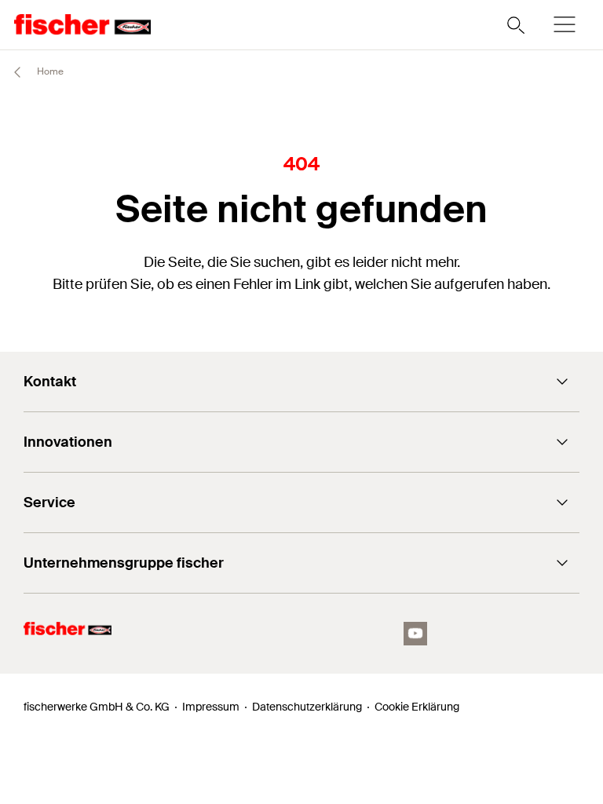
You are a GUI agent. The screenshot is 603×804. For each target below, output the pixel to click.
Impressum (210, 707)
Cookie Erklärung (417, 707)
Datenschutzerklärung (307, 707)
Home (49, 71)
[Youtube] (415, 633)
